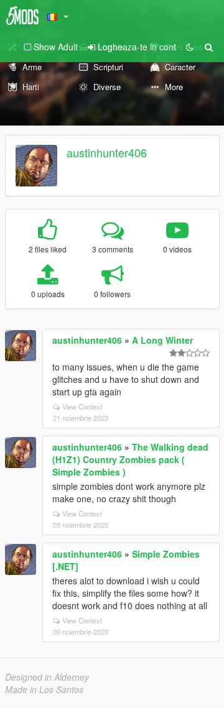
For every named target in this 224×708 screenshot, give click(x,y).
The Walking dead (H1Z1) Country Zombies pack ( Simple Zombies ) (130, 459)
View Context (82, 406)
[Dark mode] (189, 46)
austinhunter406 (107, 152)
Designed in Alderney (47, 677)
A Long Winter (162, 340)
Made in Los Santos (44, 689)
